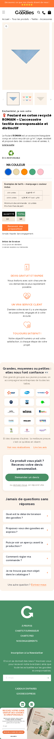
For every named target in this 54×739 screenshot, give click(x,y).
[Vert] (32, 172)
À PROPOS (27, 626)
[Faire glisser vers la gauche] (3, 99)
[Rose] (40, 172)
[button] (3, 12)
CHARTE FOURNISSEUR (27, 631)
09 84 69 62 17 (44, 12)
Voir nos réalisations (18, 447)
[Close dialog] (52, 710)
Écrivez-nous (38, 584)
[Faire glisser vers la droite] (51, 99)
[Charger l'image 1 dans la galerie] (13, 99)
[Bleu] (8, 172)
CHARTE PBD (27, 636)
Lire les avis (40, 447)
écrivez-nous (20, 485)
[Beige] (16, 172)
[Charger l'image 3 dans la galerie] (41, 99)
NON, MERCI (14, 736)
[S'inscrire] (48, 678)
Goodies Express (26, 694)
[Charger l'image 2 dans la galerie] (27, 99)
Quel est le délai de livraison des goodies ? (23, 516)
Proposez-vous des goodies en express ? (25, 530)
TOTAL (21, 216)
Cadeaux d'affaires (26, 689)
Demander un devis (27, 477)
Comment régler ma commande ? (18, 558)
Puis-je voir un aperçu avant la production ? (24, 544)
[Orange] (24, 172)
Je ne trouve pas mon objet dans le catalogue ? (23, 572)
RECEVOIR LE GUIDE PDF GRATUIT (13, 732)
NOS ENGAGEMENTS (27, 641)
